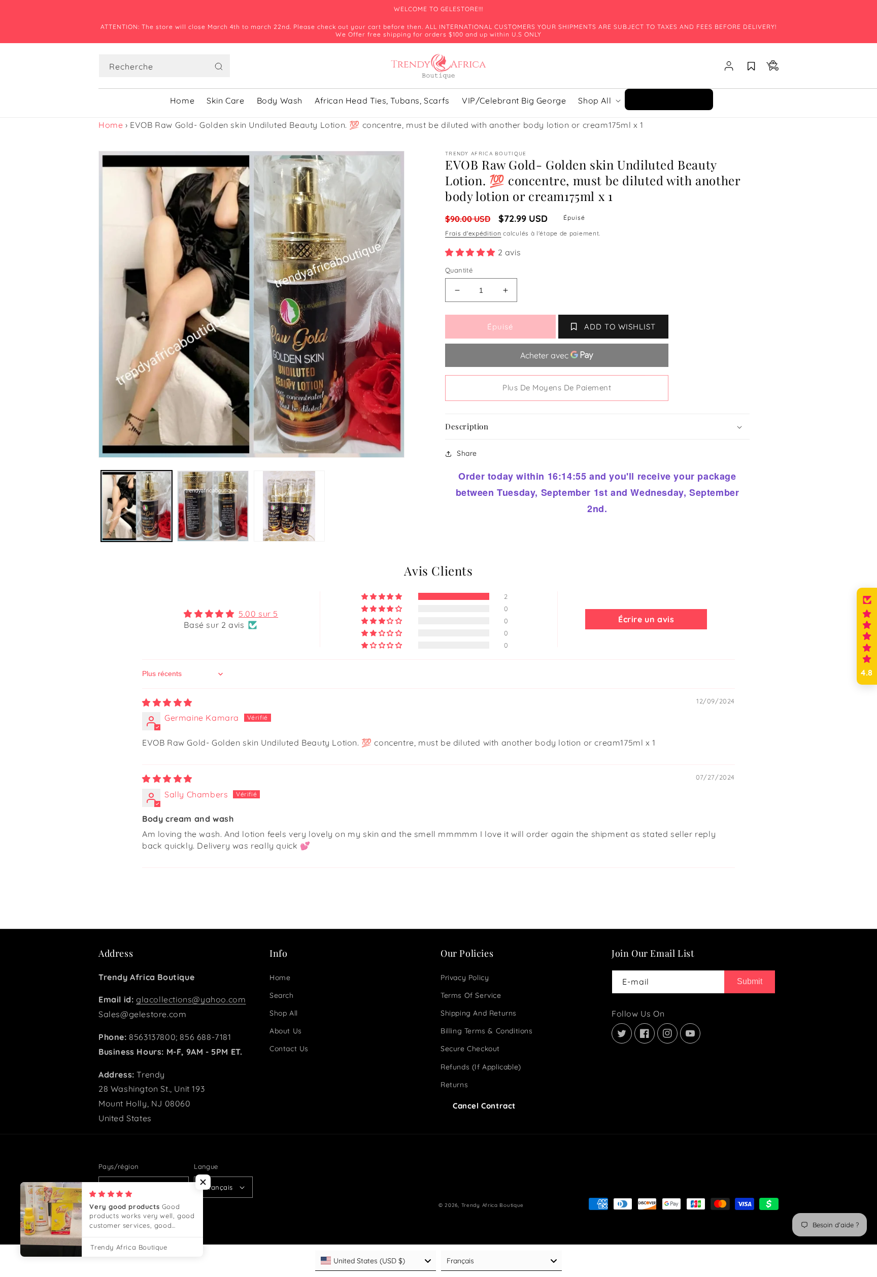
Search (281, 995)
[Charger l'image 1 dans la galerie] (136, 506)
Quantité (459, 270)
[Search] (219, 66)
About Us (285, 1030)
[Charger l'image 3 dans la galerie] (289, 506)
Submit (749, 981)
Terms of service (471, 995)
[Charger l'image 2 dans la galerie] (212, 506)
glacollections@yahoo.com (191, 999)
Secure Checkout (470, 1048)
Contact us (289, 1048)
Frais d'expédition (473, 233)
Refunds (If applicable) (481, 1066)
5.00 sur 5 (258, 614)
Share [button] (467, 453)
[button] (164, 66)
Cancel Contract (484, 1106)
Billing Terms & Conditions (487, 1030)
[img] (167, 702)
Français (218, 1187)
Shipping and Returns (479, 1013)
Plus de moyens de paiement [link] (556, 387)
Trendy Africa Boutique (492, 1205)
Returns (454, 1084)
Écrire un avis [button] (646, 619)
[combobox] (164, 65)
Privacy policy (465, 977)
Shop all (283, 1013)
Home (110, 125)
